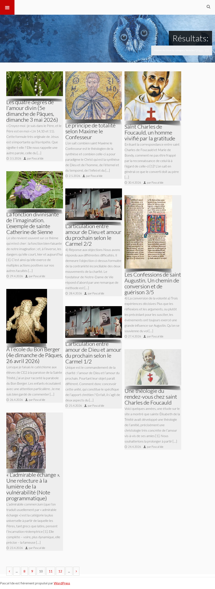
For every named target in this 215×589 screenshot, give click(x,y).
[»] (76, 571)
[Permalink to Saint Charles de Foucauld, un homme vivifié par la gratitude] (153, 96)
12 (60, 571)
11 (50, 571)
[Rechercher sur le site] (208, 6)
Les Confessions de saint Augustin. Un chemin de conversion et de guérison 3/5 (153, 283)
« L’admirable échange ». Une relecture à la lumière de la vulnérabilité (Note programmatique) (33, 486)
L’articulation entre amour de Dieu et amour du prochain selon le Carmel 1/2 (93, 352)
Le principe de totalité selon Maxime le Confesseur (90, 131)
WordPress (62, 583)
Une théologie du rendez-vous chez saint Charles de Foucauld (151, 396)
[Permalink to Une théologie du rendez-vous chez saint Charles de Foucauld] (153, 367)
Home (157, 50)
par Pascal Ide (35, 158)
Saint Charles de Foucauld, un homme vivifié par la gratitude (150, 132)
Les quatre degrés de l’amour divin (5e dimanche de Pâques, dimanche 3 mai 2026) (32, 111)
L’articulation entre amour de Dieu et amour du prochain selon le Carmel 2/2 (93, 235)
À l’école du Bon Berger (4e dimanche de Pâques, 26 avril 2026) (34, 355)
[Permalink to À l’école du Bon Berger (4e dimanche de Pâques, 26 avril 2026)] (26, 316)
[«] (9, 571)
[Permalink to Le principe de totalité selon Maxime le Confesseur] (93, 95)
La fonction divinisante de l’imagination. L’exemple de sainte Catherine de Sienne (32, 223)
